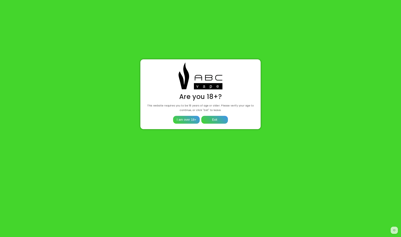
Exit (214, 119)
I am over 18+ (186, 119)
